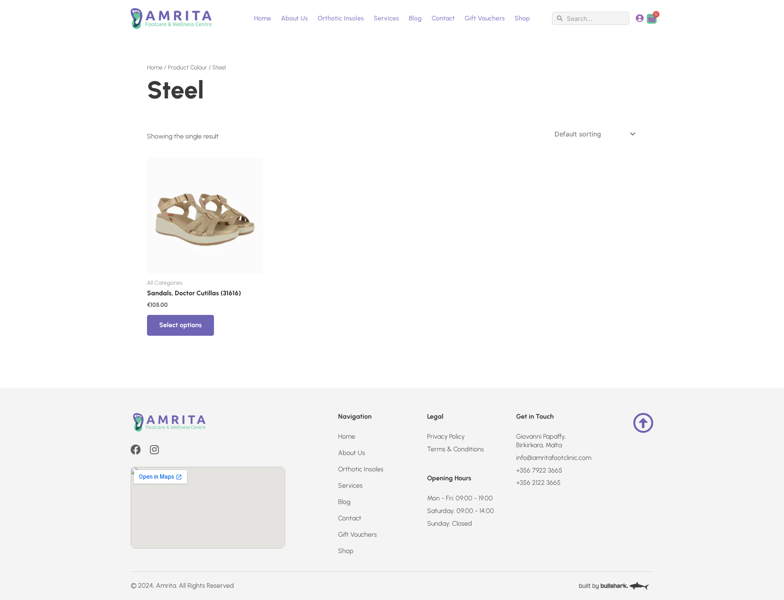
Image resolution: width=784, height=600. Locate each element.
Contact (443, 18)
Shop (522, 18)
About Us (294, 18)
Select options (180, 325)
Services (386, 18)
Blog (415, 18)
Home (262, 18)
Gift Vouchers (485, 18)
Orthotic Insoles (341, 18)
